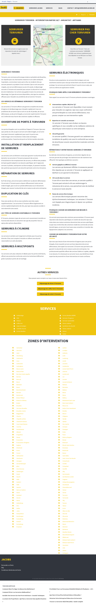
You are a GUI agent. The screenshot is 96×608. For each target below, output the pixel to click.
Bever (18, 382)
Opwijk (64, 419)
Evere (18, 450)
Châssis (18, 321)
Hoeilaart (19, 495)
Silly (64, 471)
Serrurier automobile (68, 321)
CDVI (17, 318)
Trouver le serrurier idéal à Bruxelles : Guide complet (66, 601)
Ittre (17, 506)
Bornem (18, 392)
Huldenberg (19, 503)
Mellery (65, 398)
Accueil (4, 1)
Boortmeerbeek (21, 390)
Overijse (65, 427)
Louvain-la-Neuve (67, 382)
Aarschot (19, 350)
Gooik (18, 474)
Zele (64, 548)
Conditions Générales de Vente (11, 570)
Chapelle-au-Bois (21, 419)
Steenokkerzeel (67, 487)
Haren (18, 492)
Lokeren (65, 371)
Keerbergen (19, 516)
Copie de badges (21, 326)
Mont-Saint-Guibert (68, 403)
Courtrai (18, 427)
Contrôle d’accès (21, 328)
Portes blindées (21, 331)
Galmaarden (19, 456)
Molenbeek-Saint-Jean (69, 400)
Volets (64, 334)
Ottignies (65, 416)
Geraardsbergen (21, 463)
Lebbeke (65, 353)
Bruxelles (19, 406)
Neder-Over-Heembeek (69, 408)
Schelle (65, 463)
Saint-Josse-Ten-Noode (69, 458)
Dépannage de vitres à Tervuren (50, 283)
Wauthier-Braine (67, 532)
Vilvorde (65, 513)
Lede (64, 356)
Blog (60, 8)
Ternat (64, 492)
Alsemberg (19, 356)
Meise (64, 392)
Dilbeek (18, 432)
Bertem (18, 377)
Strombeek (66, 485)
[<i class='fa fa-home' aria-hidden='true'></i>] (76, 15)
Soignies (65, 479)
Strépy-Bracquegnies (69, 482)
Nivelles (65, 411)
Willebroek (66, 537)
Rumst (64, 453)
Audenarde (19, 363)
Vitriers (65, 331)
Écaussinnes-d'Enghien (22, 442)
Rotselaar (65, 448)
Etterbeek (19, 448)
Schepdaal (65, 466)
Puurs (64, 435)
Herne (18, 500)
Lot (63, 377)
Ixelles (18, 508)
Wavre (64, 524)
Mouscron (65, 406)
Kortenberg (19, 524)
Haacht (18, 477)
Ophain (64, 421)
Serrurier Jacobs (35, 8)
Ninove (64, 413)
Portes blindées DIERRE (69, 315)
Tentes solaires (67, 328)
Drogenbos (19, 435)
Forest (18, 453)
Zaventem (65, 545)
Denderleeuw (20, 429)
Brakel (18, 403)
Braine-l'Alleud (20, 398)
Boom (18, 387)
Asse (17, 361)
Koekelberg (19, 519)
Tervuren (65, 495)
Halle (17, 479)
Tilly (64, 500)
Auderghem (19, 366)
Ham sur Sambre (21, 490)
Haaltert (18, 482)
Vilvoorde (65, 516)
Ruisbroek (65, 450)
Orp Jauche (66, 424)
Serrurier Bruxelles (21, 408)
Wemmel (65, 527)
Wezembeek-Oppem (68, 535)
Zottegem (65, 553)
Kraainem (19, 527)
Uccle (64, 508)
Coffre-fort (19, 323)
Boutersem (19, 395)
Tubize (64, 506)
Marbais (65, 384)
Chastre (18, 416)
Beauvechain (20, 371)
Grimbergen (19, 471)
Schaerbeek (66, 461)
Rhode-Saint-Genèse (68, 445)
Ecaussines (19, 440)
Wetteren (65, 529)
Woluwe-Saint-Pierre (68, 542)
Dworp (18, 437)
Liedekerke (66, 366)
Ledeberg (65, 358)
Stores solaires (67, 323)
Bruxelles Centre (21, 411)
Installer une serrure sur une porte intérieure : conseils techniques (23, 595)
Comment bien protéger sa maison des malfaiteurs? (18, 589)
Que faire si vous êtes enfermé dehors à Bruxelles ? (65, 595)
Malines (65, 390)
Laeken (65, 348)
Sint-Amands (66, 474)
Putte (64, 432)
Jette (18, 511)
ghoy (17, 466)
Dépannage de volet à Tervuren (50, 294)
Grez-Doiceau (20, 469)
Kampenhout (20, 513)
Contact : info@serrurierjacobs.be (81, 8)
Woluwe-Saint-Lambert (69, 540)
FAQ (2, 568)
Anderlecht (19, 358)
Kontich (18, 521)
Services (49, 8)
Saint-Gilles (66, 456)
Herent (18, 498)
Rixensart (65, 442)
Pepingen (65, 429)
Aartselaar (19, 348)
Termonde (65, 498)
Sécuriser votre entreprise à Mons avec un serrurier (66, 598)
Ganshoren (19, 458)
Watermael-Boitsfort (68, 521)
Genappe (19, 461)
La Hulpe (65, 350)
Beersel (18, 379)
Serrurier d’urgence (68, 318)
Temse (64, 490)
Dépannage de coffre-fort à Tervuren (50, 289)
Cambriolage (20, 315)
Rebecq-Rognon (67, 437)
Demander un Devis (7, 565)
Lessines (65, 363)
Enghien (18, 445)
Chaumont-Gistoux (21, 421)
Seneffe (65, 469)
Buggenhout (19, 413)
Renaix (64, 440)
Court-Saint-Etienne (21, 424)
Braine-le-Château (21, 400)
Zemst (64, 550)
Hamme (18, 487)
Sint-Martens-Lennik (68, 477)
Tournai (65, 503)
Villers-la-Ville (66, 511)
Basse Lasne (20, 369)
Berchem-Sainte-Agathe (23, 374)
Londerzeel (66, 374)
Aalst (17, 353)
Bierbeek (19, 384)
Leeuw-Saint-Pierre (68, 369)
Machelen (65, 387)
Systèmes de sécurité (69, 326)
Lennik (64, 361)
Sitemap (61, 578)
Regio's (9, 1)
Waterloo (65, 519)
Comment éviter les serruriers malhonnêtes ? (16, 592)
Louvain (65, 379)
